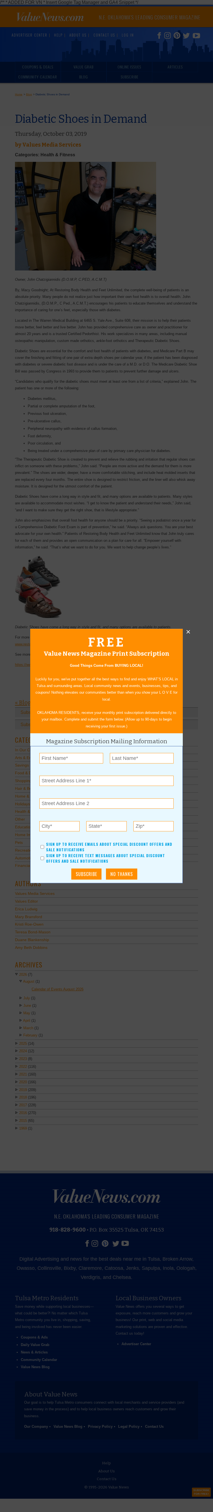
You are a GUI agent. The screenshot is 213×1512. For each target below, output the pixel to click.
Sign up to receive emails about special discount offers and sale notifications (109, 846)
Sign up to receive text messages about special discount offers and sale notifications (105, 858)
